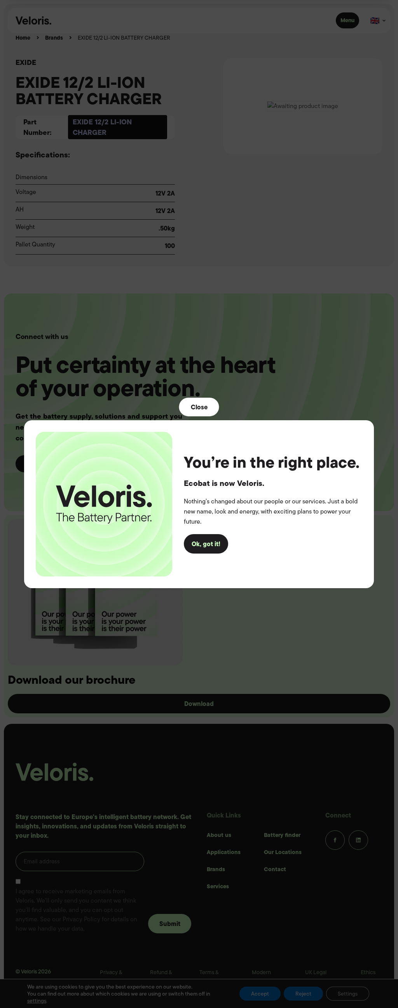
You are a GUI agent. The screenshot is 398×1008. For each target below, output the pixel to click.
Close (199, 406)
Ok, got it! (206, 544)
